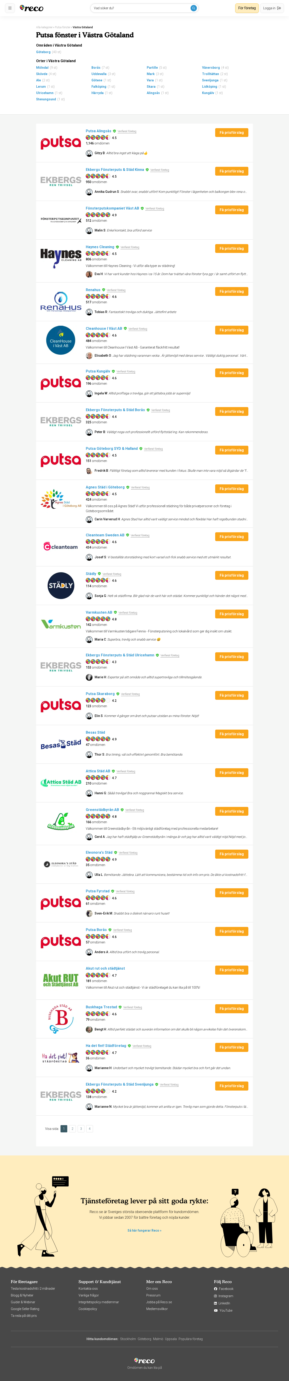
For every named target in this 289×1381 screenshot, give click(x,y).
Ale (38, 80)
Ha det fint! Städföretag (106, 1046)
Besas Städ (95, 732)
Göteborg (43, 52)
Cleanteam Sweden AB (105, 535)
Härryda (97, 93)
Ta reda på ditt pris (24, 1315)
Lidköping (209, 86)
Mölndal (42, 67)
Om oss (152, 1288)
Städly (91, 574)
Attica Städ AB (98, 771)
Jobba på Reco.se (159, 1302)
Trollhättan (210, 74)
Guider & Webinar (23, 1302)
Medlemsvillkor (157, 1309)
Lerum (41, 86)
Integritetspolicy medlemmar (99, 1302)
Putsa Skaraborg (100, 694)
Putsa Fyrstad (98, 891)
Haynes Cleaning (100, 247)
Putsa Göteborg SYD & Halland (112, 448)
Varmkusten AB (99, 612)
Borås (95, 67)
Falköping (98, 86)
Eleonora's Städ (99, 852)
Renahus (93, 290)
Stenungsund (46, 99)
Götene (96, 80)
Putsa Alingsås (98, 131)
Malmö (158, 1339)
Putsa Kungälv (98, 371)
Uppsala (171, 1339)
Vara (150, 80)
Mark (151, 74)
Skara (151, 86)
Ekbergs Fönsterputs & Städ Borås (115, 410)
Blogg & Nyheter (22, 1295)
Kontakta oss (88, 1288)
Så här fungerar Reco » (144, 1230)
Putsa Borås (96, 930)
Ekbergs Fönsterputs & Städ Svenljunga (120, 1084)
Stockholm (128, 1339)
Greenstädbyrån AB (102, 810)
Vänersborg (211, 67)
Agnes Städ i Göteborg (105, 487)
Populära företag (191, 1339)
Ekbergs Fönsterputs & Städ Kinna (115, 169)
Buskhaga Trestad (101, 1007)
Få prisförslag (232, 132)
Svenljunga (210, 80)
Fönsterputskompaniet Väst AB (112, 208)
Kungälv (208, 93)
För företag (247, 8)
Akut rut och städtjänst (105, 968)
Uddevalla (99, 74)
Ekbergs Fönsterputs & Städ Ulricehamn (120, 655)
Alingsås (153, 93)
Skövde (41, 74)
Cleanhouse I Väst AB (104, 328)
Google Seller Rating (25, 1309)
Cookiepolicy (88, 1309)
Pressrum (153, 1295)
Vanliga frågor (89, 1295)
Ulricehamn (45, 93)
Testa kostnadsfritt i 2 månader (33, 1288)
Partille (152, 67)
